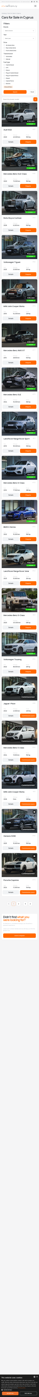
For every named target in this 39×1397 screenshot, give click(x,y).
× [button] (37, 1377)
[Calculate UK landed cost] (31, 1)
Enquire (28, 142)
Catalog (4, 13)
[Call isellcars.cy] (36, 1)
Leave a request (19, 936)
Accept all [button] (10, 1393)
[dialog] (19, 1386)
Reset (32, 92)
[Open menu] (35, 6)
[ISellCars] (9, 6)
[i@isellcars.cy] (34, 1)
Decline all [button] (28, 1393)
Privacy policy (21, 1388)
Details (10, 142)
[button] (19, 1390)
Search (15, 92)
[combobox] (34, 1377)
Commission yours (28, 716)
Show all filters (8, 87)
